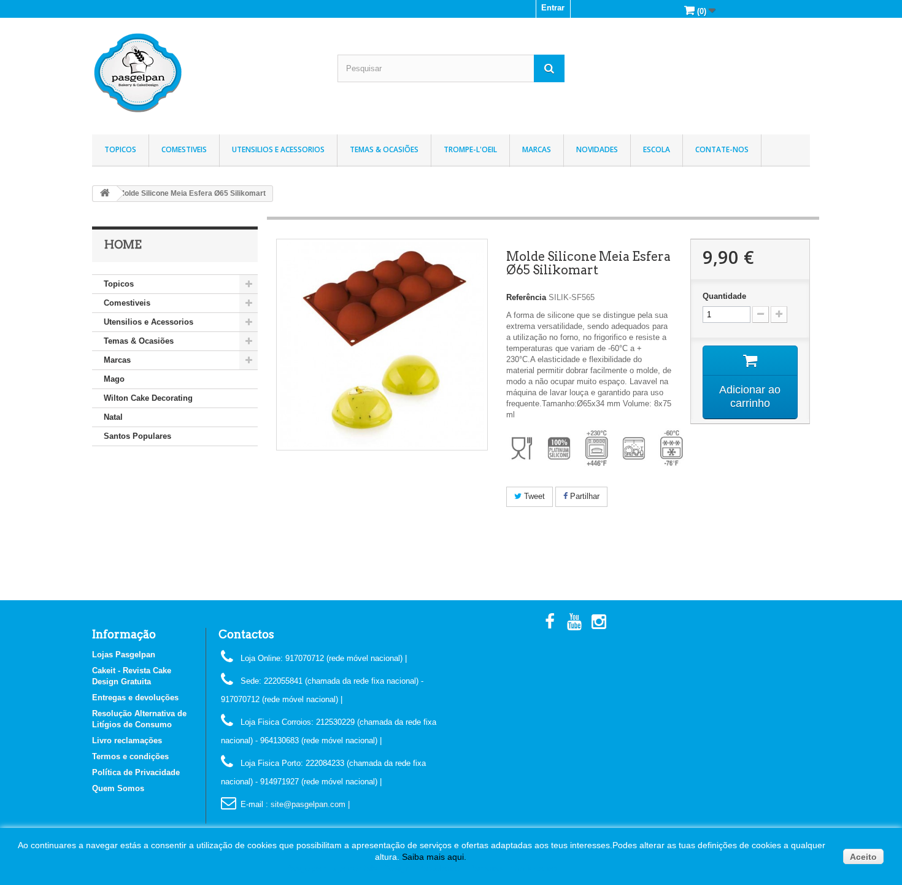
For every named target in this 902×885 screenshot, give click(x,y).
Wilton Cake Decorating (148, 398)
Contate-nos (722, 149)
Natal (113, 417)
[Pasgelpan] (205, 73)
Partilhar (583, 496)
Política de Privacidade (136, 772)
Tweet (533, 496)
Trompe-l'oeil (470, 149)
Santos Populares (137, 436)
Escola (656, 149)
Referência (526, 297)
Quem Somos (118, 788)
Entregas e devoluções (135, 697)
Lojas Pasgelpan (123, 654)
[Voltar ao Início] (105, 193)
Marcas (536, 149)
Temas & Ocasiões (384, 149)
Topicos (120, 149)
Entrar (553, 7)
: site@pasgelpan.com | (308, 804)
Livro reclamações (127, 740)
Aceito (863, 857)
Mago (114, 379)
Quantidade (724, 296)
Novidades (597, 149)
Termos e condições (130, 756)
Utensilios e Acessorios (278, 149)
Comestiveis (184, 149)
